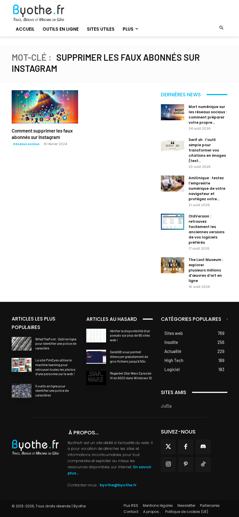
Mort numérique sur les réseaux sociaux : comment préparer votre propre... (208, 114)
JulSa (166, 405)
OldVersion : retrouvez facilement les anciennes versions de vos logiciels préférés (206, 229)
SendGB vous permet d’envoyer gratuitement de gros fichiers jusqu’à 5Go (129, 356)
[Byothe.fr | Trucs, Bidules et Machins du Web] (45, 13)
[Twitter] (168, 447)
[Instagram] (168, 464)
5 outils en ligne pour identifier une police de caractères (52, 390)
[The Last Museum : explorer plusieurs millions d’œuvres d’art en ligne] (172, 265)
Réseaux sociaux (26, 144)
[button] (222, 28)
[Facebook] (185, 447)
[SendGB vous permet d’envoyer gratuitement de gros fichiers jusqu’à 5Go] (96, 357)
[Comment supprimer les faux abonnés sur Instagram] (45, 106)
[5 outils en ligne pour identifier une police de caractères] (21, 391)
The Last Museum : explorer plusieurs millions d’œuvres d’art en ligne (206, 270)
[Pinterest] (185, 464)
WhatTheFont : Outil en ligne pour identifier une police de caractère (55, 343)
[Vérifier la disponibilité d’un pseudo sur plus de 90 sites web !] (96, 336)
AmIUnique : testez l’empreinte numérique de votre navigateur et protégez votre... (207, 188)
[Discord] (203, 447)
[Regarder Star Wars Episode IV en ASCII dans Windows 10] (96, 378)
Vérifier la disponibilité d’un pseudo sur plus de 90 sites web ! (130, 335)
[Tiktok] (203, 464)
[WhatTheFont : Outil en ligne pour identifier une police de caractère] (21, 344)
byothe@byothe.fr (118, 485)
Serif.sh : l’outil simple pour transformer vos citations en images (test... (207, 150)
